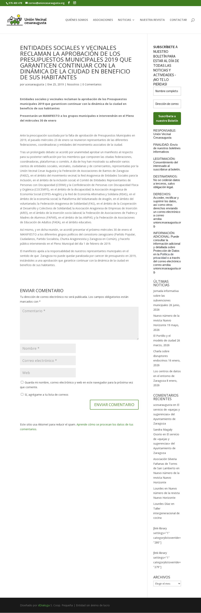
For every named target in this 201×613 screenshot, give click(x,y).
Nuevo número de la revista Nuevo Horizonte (166, 320)
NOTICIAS (124, 20)
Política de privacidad (163, 256)
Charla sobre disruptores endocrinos (161, 355)
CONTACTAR (178, 20)
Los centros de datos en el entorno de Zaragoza (167, 375)
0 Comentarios (91, 84)
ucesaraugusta (34, 84)
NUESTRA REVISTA (152, 20)
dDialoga (44, 605)
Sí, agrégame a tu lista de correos (46, 394)
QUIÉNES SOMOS (76, 20)
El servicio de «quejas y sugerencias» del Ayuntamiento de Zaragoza (166, 414)
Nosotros (73, 84)
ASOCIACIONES (103, 20)
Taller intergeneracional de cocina (166, 513)
